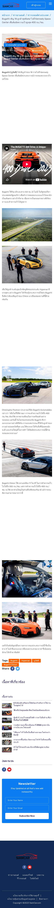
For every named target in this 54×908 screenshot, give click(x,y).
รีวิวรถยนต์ (21, 878)
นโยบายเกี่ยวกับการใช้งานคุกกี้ (26, 895)
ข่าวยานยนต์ (19, 15)
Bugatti (13, 660)
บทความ (40, 875)
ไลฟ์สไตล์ (34, 878)
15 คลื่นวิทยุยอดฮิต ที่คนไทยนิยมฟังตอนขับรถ (32, 710)
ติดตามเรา (43, 899)
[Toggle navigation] (50, 3)
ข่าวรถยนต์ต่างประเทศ (38, 15)
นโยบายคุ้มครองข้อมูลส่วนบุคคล (21, 899)
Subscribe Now (27, 816)
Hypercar (25, 660)
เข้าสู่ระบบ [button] (36, 5)
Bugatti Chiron (10, 665)
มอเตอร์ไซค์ (28, 875)
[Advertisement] (27, 112)
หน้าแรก (6, 15)
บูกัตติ (36, 660)
